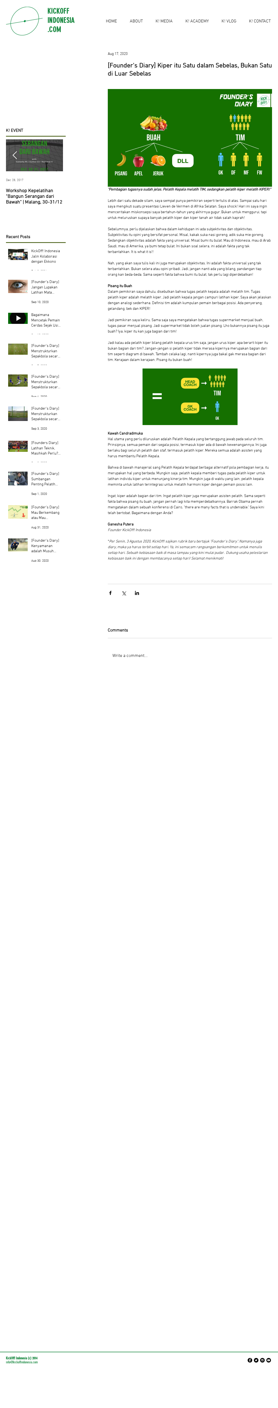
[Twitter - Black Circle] (256, 1360)
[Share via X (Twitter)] (123, 593)
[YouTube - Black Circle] (268, 1360)
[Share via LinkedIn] (137, 593)
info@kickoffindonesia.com (22, 1362)
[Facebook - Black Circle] (250, 1360)
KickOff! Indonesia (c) (18, 1358)
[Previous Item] (14, 155)
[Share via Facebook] (110, 593)
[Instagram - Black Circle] (262, 1360)
